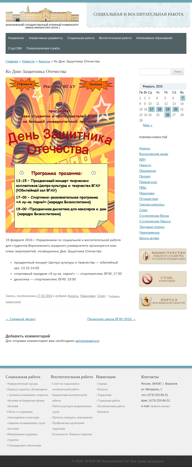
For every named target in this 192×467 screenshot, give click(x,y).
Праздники (87, 296)
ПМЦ (142, 187)
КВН (142, 159)
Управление (104, 395)
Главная (42, 17)
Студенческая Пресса (154, 221)
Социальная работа (109, 400)
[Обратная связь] (162, 285)
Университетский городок (22, 383)
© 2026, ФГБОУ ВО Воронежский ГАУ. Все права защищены (118, 461)
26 (167, 115)
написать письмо (160, 406)
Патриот (145, 176)
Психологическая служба (43, 48)
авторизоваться (87, 341)
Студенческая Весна (154, 215)
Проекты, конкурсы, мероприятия (72, 417)
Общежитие (147, 171)
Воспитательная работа (111, 406)
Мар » (147, 125)
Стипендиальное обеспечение (24, 445)
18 (159, 109)
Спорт (101, 296)
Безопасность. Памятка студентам (72, 434)
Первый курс (148, 182)
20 (175, 109)
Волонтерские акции (153, 154)
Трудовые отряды (151, 227)
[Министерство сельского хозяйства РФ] (162, 262)
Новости (28, 61)
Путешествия (148, 199)
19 (167, 109)
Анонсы (44, 61)
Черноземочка (149, 232)
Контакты (103, 411)
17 (151, 109)
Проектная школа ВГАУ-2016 (111, 319)
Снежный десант (21, 319)
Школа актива (149, 238)
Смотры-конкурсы (151, 204)
